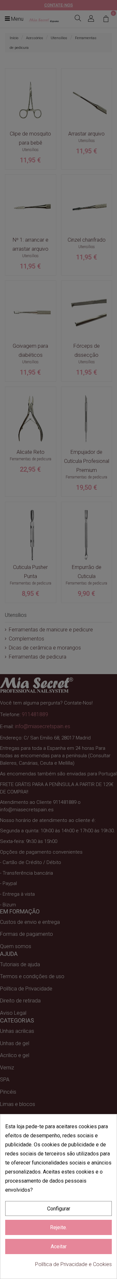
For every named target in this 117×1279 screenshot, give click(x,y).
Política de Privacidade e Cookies (73, 1264)
